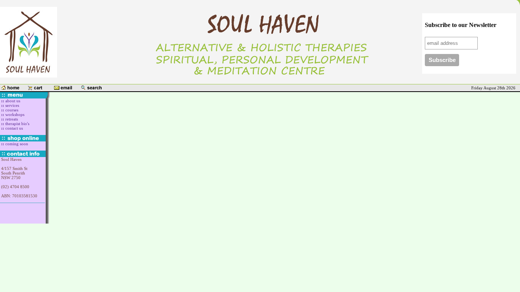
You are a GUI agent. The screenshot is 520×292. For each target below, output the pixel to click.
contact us (13, 128)
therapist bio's (16, 123)
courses (11, 110)
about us (12, 100)
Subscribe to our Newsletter (460, 25)
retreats (11, 119)
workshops (14, 114)
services (11, 105)
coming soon (16, 143)
